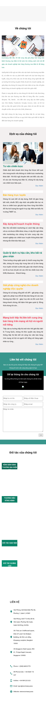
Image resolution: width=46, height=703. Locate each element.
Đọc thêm (39, 186)
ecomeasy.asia (6, 700)
